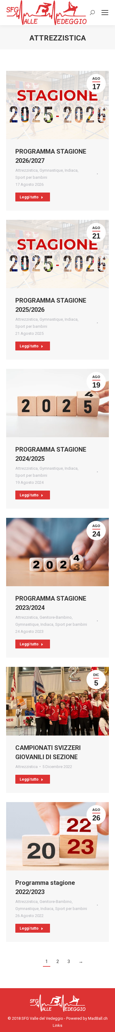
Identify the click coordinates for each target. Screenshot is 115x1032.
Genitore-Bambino (56, 617)
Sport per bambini (31, 177)
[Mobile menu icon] (105, 13)
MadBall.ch (98, 1018)
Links (57, 1025)
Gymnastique (51, 170)
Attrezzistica (26, 170)
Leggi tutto (29, 197)
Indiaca (71, 170)
